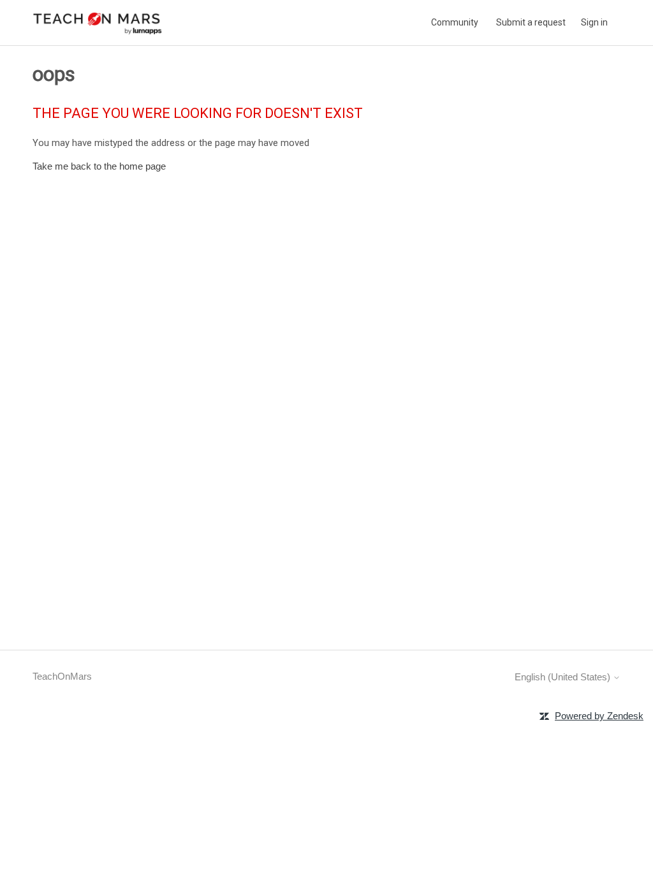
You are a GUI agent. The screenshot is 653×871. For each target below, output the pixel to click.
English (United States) (564, 676)
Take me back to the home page (99, 166)
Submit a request (531, 22)
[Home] (98, 22)
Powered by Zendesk (599, 715)
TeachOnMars (62, 676)
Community (454, 22)
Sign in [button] (594, 22)
